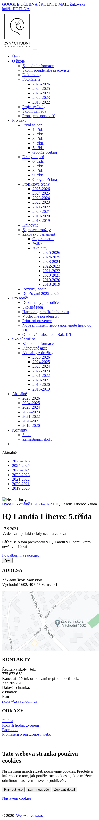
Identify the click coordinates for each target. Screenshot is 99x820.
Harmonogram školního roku (45, 312)
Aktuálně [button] (19, 394)
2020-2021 (41, 211)
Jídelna (7, 721)
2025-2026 (41, 84)
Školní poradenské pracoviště (45, 70)
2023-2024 (41, 93)
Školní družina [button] (24, 339)
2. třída (38, 134)
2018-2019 (41, 220)
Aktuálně (22, 504)
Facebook (10, 730)
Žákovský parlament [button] (38, 234)
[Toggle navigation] (35, 49)
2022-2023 (41, 97)
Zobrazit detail (64, 789)
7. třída (38, 166)
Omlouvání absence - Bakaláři (46, 334)
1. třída (38, 129)
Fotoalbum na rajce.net (20, 555)
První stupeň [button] (32, 125)
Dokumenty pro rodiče (40, 302)
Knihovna (30, 225)
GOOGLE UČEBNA (19, 4)
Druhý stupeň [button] (33, 157)
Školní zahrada (34, 111)
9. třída (38, 175)
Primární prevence (37, 321)
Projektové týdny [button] (36, 184)
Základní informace (38, 66)
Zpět (7, 560)
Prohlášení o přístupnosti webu (26, 734)
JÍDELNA (21, 9)
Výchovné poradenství (40, 316)
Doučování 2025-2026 (40, 293)
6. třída (38, 161)
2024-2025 (41, 88)
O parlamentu (43, 239)
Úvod (16, 56)
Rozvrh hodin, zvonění (20, 725)
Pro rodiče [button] (20, 298)
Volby (37, 243)
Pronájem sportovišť (38, 116)
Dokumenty (31, 75)
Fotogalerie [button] (31, 79)
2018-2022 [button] (41, 102)
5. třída (38, 148)
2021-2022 (41, 207)
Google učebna (44, 152)
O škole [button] (18, 61)
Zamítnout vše (38, 789)
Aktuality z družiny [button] (37, 353)
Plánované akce (34, 348)
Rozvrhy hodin (34, 289)
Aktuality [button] (39, 248)
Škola (26, 435)
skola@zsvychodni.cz (19, 701)
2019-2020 (41, 216)
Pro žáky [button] (19, 120)
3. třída (38, 138)
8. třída (38, 170)
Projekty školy (33, 107)
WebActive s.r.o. (29, 815)
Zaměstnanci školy (37, 439)
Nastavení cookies (16, 798)
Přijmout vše (13, 789)
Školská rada (32, 307)
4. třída (38, 143)
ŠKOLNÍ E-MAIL (53, 4)
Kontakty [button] (19, 430)
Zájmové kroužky (36, 230)
